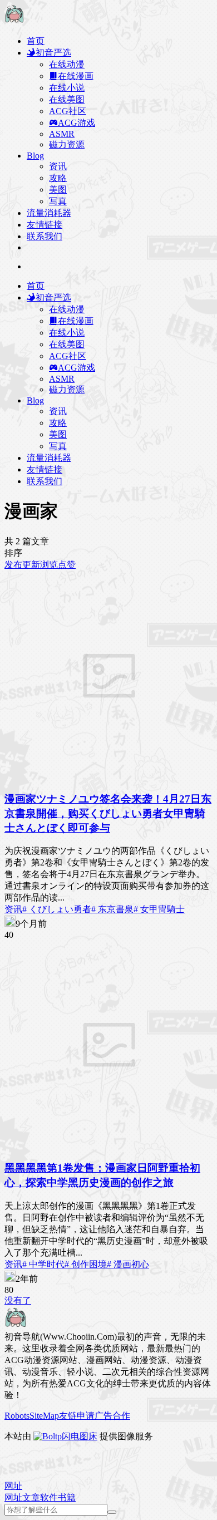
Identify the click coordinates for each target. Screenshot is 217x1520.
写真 (58, 201)
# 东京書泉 (112, 909)
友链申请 (77, 1415)
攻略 (58, 178)
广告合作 (112, 1415)
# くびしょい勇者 (56, 909)
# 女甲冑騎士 (159, 909)
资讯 (58, 166)
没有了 (17, 1300)
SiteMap (44, 1415)
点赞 (67, 564)
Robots (16, 1415)
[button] (13, 1486)
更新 (31, 564)
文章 (31, 1497)
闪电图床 (79, 1436)
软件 (49, 1497)
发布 (13, 564)
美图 (58, 189)
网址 (13, 1497)
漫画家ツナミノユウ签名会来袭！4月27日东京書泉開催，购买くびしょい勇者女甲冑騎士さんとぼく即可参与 (107, 813)
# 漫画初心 (128, 1264)
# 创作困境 (86, 1264)
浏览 (49, 564)
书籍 (67, 1497)
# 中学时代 (43, 1264)
